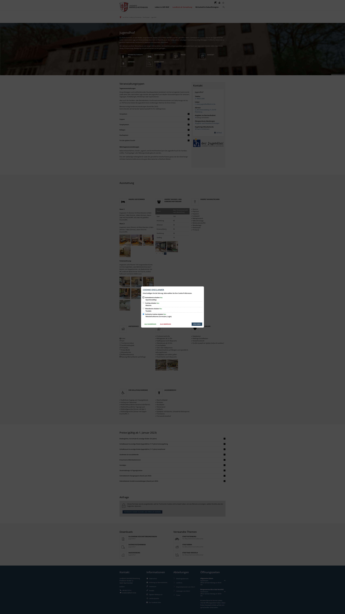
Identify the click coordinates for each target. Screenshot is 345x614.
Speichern (197, 324)
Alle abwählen (165, 324)
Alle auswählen (150, 324)
